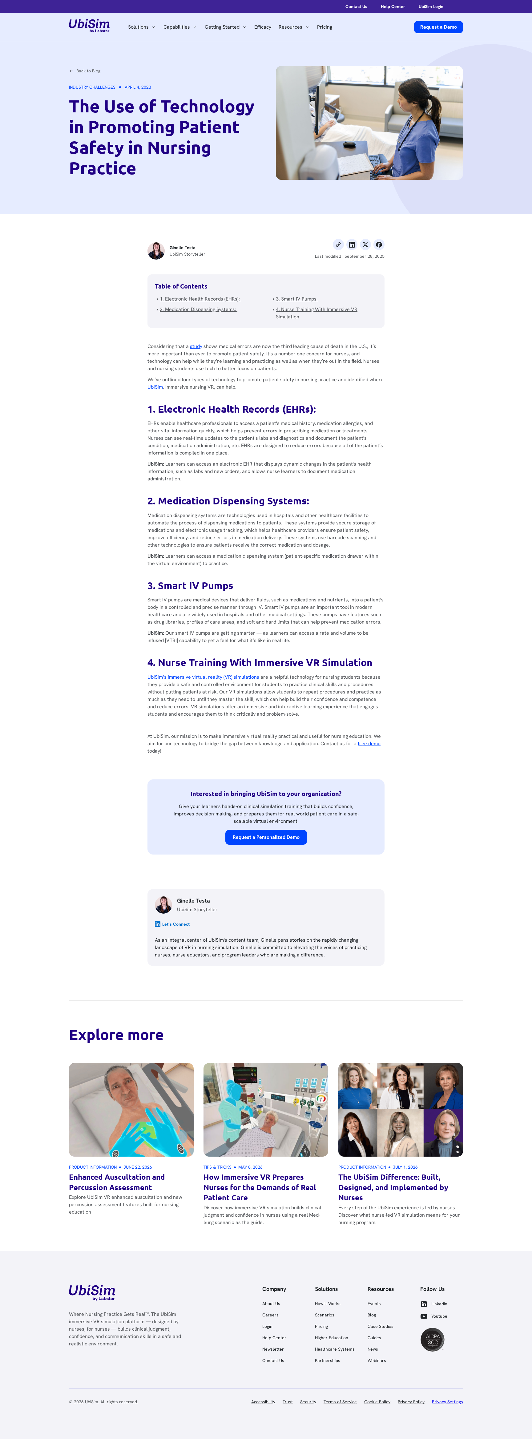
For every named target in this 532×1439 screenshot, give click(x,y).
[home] (89, 27)
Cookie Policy (377, 1402)
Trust (288, 1402)
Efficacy (262, 27)
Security (308, 1402)
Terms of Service (340, 1402)
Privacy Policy (411, 1402)
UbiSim (155, 387)
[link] (92, 1294)
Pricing (324, 27)
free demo (369, 743)
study (196, 346)
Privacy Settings (447, 1402)
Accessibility (263, 1402)
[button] (142, 27)
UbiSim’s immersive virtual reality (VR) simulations (203, 677)
